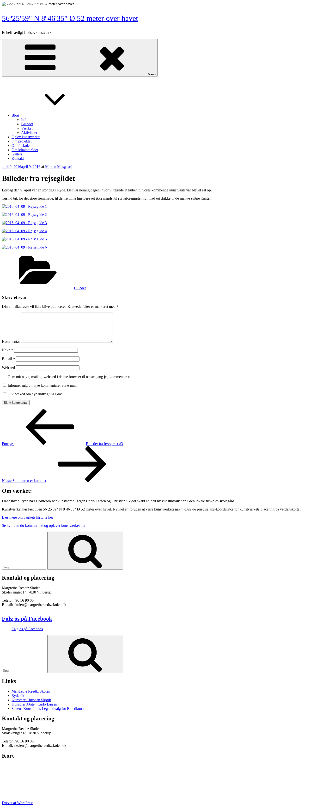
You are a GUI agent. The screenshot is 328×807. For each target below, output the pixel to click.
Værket (26, 128)
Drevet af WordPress (17, 803)
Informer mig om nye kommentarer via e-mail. (43, 385)
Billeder (27, 124)
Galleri (17, 154)
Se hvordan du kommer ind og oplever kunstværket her (43, 525)
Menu (152, 74)
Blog (15, 115)
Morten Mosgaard (58, 167)
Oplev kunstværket (26, 137)
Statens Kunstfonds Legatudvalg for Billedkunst (48, 708)
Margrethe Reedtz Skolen (31, 691)
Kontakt (18, 158)
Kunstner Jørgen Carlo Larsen (34, 704)
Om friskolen (21, 145)
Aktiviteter (29, 133)
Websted (8, 368)
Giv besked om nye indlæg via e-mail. (36, 394)
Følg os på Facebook (27, 619)
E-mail (8, 359)
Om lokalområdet (25, 150)
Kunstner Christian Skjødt (31, 700)
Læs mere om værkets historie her (27, 517)
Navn (7, 350)
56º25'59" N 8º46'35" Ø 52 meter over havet (70, 18)
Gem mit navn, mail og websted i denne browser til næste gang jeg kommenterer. (69, 377)
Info (24, 120)
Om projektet (21, 141)
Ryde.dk (18, 696)
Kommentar (11, 341)
